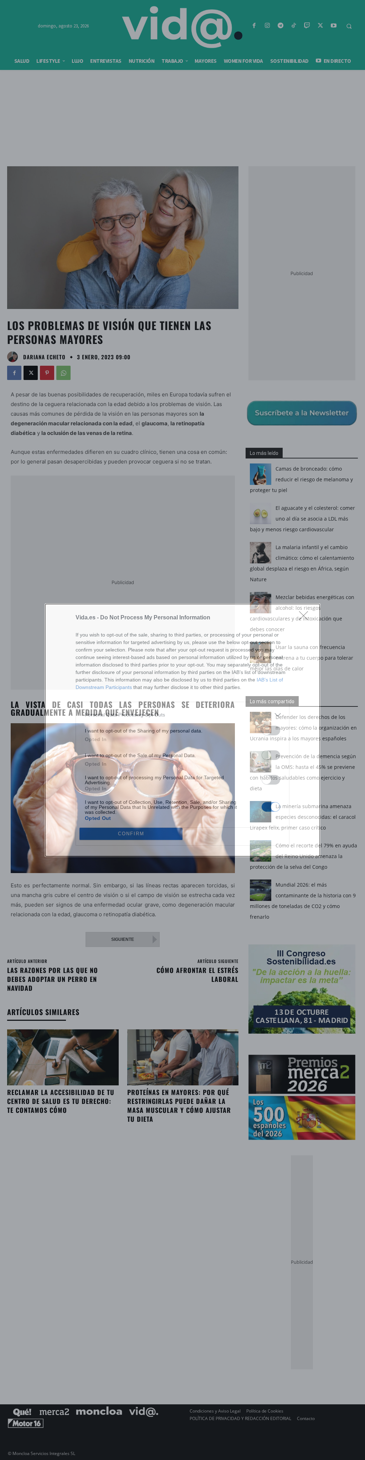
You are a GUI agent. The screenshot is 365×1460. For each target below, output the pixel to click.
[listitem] (182, 715)
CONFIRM (131, 833)
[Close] (306, 618)
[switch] (271, 730)
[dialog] (182, 730)
